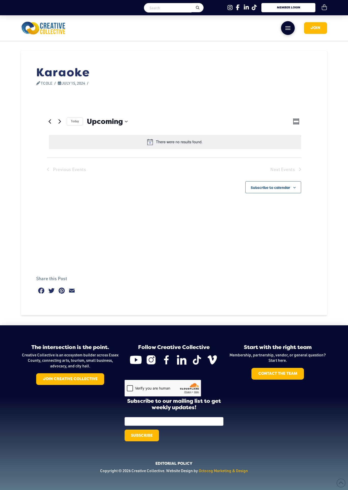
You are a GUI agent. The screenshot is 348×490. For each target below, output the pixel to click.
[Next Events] (60, 122)
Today (75, 121)
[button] (288, 28)
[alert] (175, 142)
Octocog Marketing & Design (223, 470)
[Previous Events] (50, 122)
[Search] (197, 7)
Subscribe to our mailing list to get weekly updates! (174, 404)
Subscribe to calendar (270, 187)
